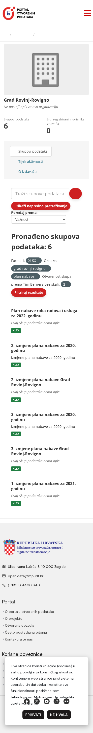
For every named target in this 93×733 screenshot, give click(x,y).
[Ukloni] (38, 261)
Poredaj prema (23, 212)
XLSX (16, 330)
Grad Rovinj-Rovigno (60, 35)
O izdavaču (27, 171)
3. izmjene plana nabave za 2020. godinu (43, 417)
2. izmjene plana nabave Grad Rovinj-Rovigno (40, 382)
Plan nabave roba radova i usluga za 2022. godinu (44, 313)
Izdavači (22, 35)
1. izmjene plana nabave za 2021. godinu (43, 486)
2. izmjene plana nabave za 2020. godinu (43, 348)
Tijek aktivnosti (30, 161)
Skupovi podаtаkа (32, 151)
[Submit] (75, 193)
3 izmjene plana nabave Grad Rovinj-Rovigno (40, 451)
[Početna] (5, 35)
